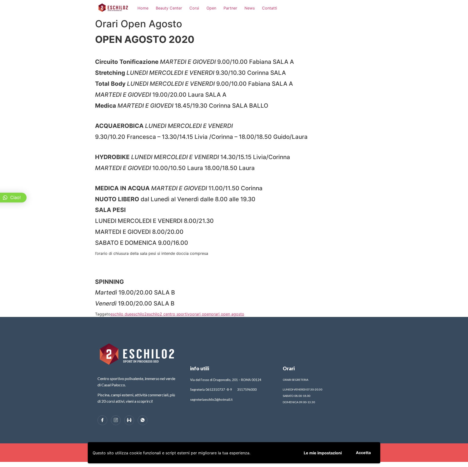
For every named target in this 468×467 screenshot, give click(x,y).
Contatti (269, 8)
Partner (230, 8)
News (249, 8)
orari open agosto (227, 314)
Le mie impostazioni (323, 452)
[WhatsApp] (142, 420)
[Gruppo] (129, 420)
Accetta (363, 452)
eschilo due (120, 314)
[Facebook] (102, 420)
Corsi (194, 8)
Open (211, 8)
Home (142, 8)
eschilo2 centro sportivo (169, 314)
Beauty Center (169, 8)
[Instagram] (116, 420)
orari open (201, 314)
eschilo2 (139, 314)
